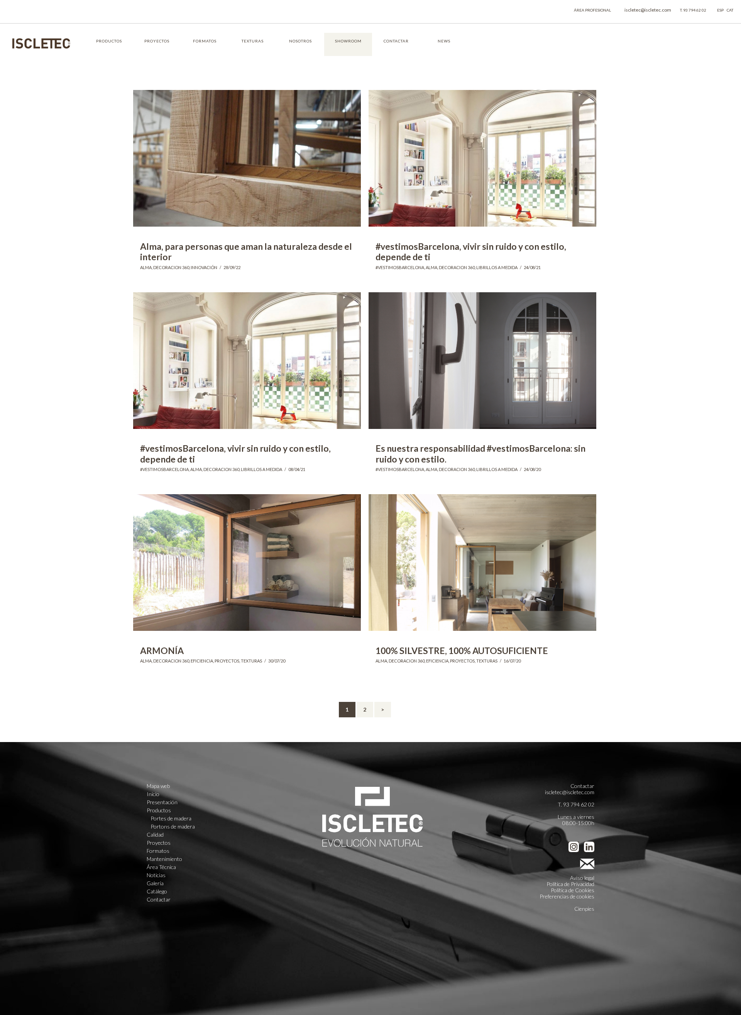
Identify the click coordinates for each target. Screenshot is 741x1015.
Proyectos (159, 843)
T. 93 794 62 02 (693, 10)
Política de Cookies (572, 890)
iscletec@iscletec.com (647, 10)
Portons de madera (173, 827)
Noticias (156, 875)
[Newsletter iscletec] (585, 862)
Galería (155, 883)
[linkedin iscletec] (589, 847)
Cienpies (584, 908)
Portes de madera (171, 818)
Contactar (159, 899)
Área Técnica (161, 867)
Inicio (153, 794)
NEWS (444, 41)
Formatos (158, 851)
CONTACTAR (396, 41)
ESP (720, 10)
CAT (730, 10)
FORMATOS (205, 41)
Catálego (157, 891)
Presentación (162, 802)
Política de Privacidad (570, 884)
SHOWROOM (348, 41)
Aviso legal (582, 877)
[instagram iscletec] (573, 847)
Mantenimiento (164, 859)
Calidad (155, 835)
